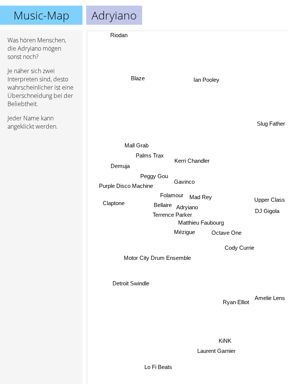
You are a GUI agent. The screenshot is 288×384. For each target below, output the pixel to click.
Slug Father (271, 124)
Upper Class (269, 199)
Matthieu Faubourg (201, 222)
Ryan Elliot (236, 302)
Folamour (171, 195)
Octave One (227, 233)
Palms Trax (150, 155)
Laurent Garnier (216, 351)
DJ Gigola (267, 210)
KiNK (224, 341)
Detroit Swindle (130, 283)
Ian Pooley (207, 80)
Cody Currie (239, 247)
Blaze (138, 78)
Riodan (119, 35)
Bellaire (163, 205)
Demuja (120, 166)
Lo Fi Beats (158, 367)
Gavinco (184, 182)
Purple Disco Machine (126, 186)
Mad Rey (200, 197)
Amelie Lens (270, 297)
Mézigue (184, 232)
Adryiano (187, 207)
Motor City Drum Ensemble (157, 258)
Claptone (113, 203)
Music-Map (41, 15)
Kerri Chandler (191, 161)
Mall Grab (136, 145)
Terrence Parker (172, 215)
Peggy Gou (154, 175)
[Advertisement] (41, 175)
